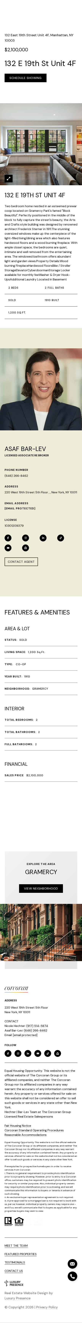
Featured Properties (21, 1254)
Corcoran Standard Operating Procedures (34, 1130)
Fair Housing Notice (18, 1126)
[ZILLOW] (25, 547)
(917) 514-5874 (37, 1026)
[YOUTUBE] (8, 547)
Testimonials (15, 1262)
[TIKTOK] (60, 538)
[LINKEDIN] (43, 538)
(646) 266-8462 (16, 476)
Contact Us (14, 1271)
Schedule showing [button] (26, 78)
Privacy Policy (47, 1307)
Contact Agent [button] (21, 562)
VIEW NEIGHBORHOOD (41, 889)
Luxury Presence (18, 1298)
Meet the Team (16, 1246)
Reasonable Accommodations (26, 1135)
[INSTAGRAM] (25, 538)
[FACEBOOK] (8, 538)
